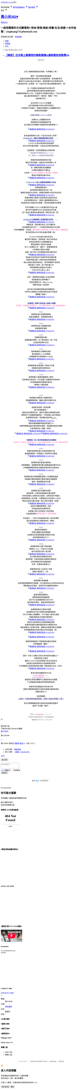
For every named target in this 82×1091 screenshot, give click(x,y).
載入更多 (4, 760)
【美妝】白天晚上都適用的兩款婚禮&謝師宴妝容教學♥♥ (37, 55)
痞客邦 (16, 743)
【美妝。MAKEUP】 (22, 752)
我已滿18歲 (5, 1087)
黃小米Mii (4, 731)
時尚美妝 (18, 37)
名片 (7, 46)
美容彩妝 (17, 749)
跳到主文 (4, 22)
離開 (12, 1087)
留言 (21, 743)
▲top (3, 756)
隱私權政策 (53, 1061)
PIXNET (25, 1061)
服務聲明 (61, 1061)
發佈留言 (4, 773)
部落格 (7, 43)
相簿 (7, 41)
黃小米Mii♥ (9, 16)
